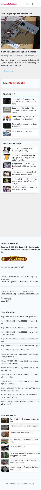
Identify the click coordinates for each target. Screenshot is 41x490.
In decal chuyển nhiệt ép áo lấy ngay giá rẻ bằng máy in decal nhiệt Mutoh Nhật (24, 157)
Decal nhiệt (23, 247)
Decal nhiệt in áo (12, 249)
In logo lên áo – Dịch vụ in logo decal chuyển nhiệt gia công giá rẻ (24, 166)
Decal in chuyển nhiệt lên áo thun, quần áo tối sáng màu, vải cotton (24, 110)
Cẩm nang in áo (32, 56)
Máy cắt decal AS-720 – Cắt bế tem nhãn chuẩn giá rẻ (20, 345)
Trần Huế (20, 56)
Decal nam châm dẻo (18, 446)
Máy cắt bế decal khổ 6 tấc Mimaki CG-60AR (17, 350)
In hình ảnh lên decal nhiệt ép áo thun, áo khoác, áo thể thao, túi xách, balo (24, 181)
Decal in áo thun (26, 249)
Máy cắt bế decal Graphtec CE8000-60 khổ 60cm (19, 328)
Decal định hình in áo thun (22, 131)
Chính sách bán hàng (8, 294)
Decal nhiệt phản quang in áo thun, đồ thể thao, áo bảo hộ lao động (24, 101)
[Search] (27, 4)
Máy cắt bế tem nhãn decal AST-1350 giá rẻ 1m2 (18, 317)
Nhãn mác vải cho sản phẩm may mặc (18, 52)
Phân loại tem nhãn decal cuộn (21, 433)
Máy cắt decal (8, 312)
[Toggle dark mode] (33, 4)
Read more (8, 71)
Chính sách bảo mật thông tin (28, 294)
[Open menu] (38, 4)
